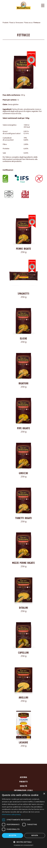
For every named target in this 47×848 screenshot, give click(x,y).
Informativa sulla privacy (11, 814)
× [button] (44, 794)
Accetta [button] (12, 835)
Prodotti (5, 22)
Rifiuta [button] (34, 835)
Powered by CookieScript (23, 845)
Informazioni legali (23, 790)
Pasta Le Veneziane (16, 22)
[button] (42, 5)
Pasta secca (28, 22)
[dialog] (23, 819)
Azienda (23, 777)
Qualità (23, 786)
